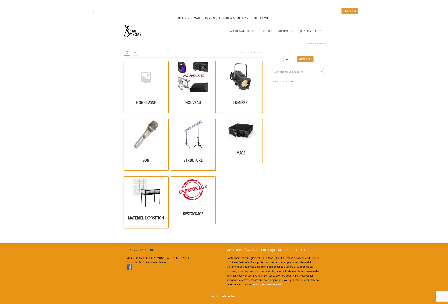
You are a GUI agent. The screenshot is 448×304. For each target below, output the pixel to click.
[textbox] (298, 71)
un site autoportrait (224, 296)
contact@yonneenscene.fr (267, 284)
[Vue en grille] (127, 53)
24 (253, 52)
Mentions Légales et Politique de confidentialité (268, 250)
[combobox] (298, 71)
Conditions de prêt (284, 81)
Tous (259, 52)
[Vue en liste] (135, 53)
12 (249, 52)
